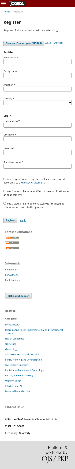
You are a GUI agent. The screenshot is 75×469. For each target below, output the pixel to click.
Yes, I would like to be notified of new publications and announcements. (37, 193)
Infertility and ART (14, 386)
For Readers (11, 269)
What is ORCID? (54, 43)
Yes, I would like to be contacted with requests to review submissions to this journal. (34, 205)
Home (6, 11)
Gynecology (11, 349)
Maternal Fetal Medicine (17, 391)
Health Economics (14, 338)
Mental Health (12, 324)
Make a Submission (18, 295)
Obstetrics (10, 343)
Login (23, 220)
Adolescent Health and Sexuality (22, 354)
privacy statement (33, 182)
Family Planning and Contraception (23, 359)
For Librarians (12, 280)
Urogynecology (13, 380)
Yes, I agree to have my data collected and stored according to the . (34, 180)
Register (10, 220)
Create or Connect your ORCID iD (24, 43)
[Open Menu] (3, 3)
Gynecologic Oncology (17, 364)
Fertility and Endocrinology (19, 375)
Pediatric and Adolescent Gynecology (24, 370)
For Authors (11, 274)
